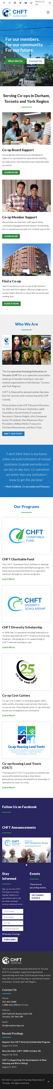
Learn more (11, 172)
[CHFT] (14, 12)
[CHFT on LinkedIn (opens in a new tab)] (15, 3)
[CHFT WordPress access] (31, 3)
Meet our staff (13, 434)
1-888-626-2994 (10, 1005)
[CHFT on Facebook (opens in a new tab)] (4, 3)
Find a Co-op (40, 2)
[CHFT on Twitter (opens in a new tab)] (20, 3)
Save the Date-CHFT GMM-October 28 (21, 1051)
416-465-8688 (9, 1001)
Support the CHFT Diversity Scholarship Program (26, 1042)
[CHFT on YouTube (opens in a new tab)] (26, 3)
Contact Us (35, 61)
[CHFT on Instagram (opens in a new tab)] (9, 3)
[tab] (26, 865)
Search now (11, 303)
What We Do (15, 61)
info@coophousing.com (13, 1025)
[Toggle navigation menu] (48, 12)
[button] (48, 1081)
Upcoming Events (38, 896)
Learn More (8, 579)
